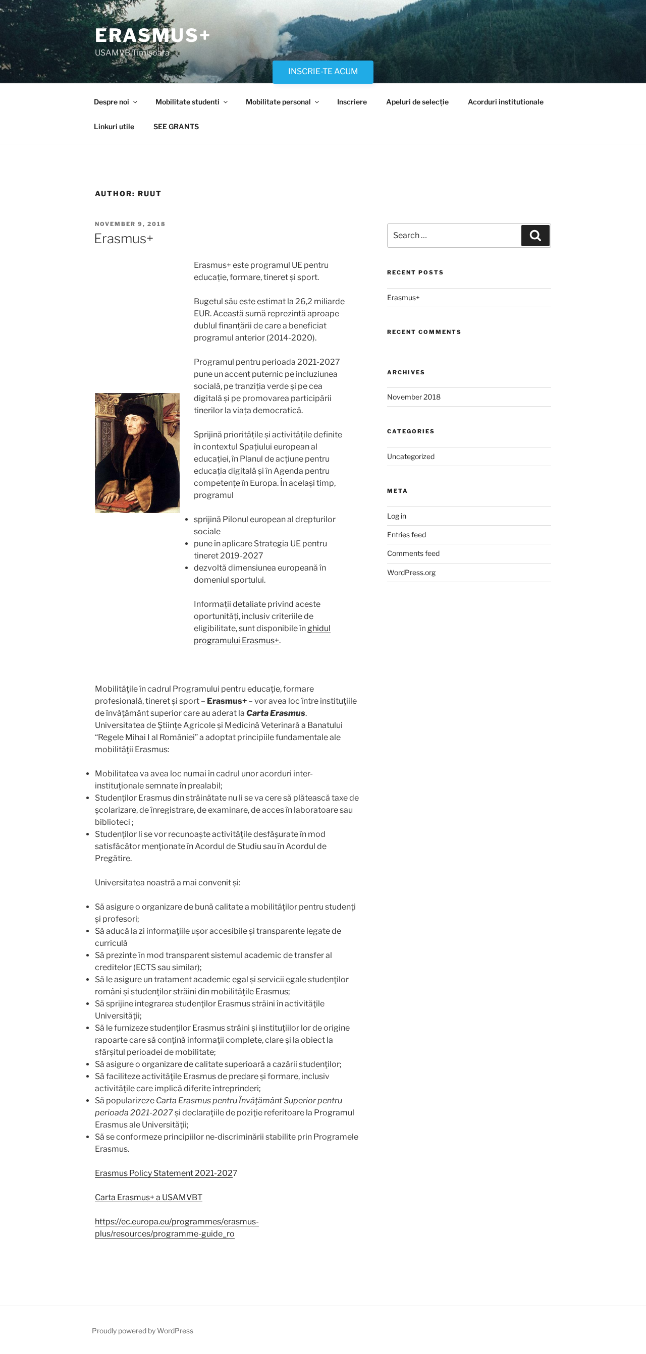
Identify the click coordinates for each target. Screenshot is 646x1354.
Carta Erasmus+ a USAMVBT (148, 1197)
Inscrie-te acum (323, 71)
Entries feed (406, 534)
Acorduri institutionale (506, 101)
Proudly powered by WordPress (142, 1330)
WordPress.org (411, 572)
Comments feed (413, 553)
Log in (396, 516)
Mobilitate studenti (187, 101)
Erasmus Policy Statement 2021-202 (164, 1173)
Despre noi (111, 101)
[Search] (535, 235)
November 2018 (414, 396)
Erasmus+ (153, 35)
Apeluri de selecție (417, 101)
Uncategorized (411, 456)
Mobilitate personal (278, 101)
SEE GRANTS (176, 126)
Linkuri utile (114, 126)
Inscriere (352, 101)
